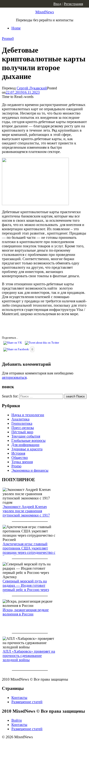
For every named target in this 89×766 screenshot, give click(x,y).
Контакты (19, 698)
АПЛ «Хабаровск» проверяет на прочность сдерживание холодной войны (29, 655)
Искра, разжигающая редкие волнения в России (26, 612)
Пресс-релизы (22, 428)
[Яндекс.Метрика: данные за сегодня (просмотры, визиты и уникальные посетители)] (39, 745)
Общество (19, 458)
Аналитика (20, 419)
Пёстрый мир (22, 432)
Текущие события (25, 436)
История (18, 453)
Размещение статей (26, 702)
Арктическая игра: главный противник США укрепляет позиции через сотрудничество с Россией (29, 550)
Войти (16, 720)
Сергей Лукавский (32, 88)
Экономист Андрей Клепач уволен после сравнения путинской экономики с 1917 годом (26, 513)
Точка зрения (22, 462)
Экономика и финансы (29, 470)
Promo (7, 39)
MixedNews (44, 12)
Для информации (25, 445)
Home (16, 28)
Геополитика (21, 423)
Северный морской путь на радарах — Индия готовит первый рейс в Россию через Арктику (26, 587)
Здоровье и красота (26, 449)
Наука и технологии (27, 415)
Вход (57, 4)
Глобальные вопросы (28, 440)
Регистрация (73, 4)
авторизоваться (14, 377)
